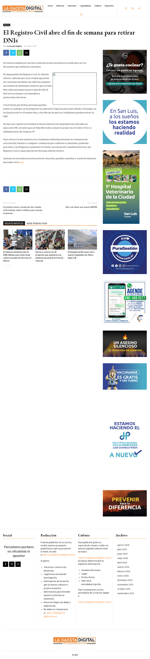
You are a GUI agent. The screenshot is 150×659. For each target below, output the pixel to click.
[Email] (26, 53)
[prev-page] (5, 266)
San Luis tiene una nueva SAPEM (81, 207)
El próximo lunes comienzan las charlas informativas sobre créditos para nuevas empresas (22, 210)
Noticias (6, 25)
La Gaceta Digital (14, 46)
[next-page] (10, 266)
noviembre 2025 (125, 584)
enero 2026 (123, 576)
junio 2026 (122, 554)
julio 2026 (122, 549)
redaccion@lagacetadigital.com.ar (58, 555)
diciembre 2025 (125, 580)
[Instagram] (132, 8)
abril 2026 (122, 562)
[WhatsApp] (20, 53)
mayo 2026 (122, 558)
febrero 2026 (123, 571)
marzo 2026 (123, 567)
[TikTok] (139, 8)
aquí (21, 162)
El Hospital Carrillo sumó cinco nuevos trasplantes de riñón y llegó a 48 (81, 255)
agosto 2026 (123, 545)
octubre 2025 (123, 589)
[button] (81, 14)
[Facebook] (125, 8)
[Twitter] (13, 53)
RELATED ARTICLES (14, 223)
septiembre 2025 (125, 593)
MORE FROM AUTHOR (37, 223)
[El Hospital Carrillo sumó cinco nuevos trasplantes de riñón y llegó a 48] (82, 240)
